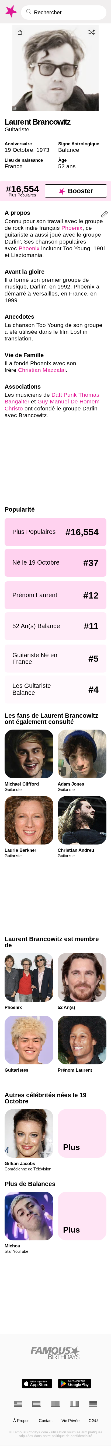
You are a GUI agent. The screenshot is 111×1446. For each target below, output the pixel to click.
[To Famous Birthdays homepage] (10, 11)
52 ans (67, 166)
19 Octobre (19, 150)
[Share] (20, 32)
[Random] (91, 32)
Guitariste (17, 129)
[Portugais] (55, 1404)
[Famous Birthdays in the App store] (37, 1383)
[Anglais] (18, 1404)
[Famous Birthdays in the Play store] (74, 1383)
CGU (93, 1421)
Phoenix (71, 228)
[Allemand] (93, 1404)
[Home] (56, 1353)
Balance (68, 150)
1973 (42, 150)
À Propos (21, 1421)
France (14, 166)
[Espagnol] (36, 1404)
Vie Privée (70, 1421)
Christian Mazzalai (42, 370)
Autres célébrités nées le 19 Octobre (45, 1098)
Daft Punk (64, 395)
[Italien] (74, 1404)
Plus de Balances (30, 1183)
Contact (46, 1421)
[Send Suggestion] (104, 215)
